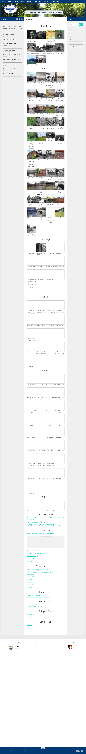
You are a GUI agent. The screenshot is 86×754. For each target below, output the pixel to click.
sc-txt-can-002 (30, 561)
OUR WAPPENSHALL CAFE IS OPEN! (11, 54)
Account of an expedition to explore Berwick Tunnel (38, 597)
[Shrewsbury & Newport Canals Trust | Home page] (10, 9)
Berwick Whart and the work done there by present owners (40, 604)
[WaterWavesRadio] (21, 19)
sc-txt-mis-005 (30, 587)
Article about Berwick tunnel (33, 595)
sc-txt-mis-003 (30, 582)
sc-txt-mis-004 (30, 584)
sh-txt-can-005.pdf (49, 533)
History (22, 1)
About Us (9, 1)
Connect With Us (55, 1)
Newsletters (73, 39)
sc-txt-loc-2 (29, 627)
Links (40, 1)
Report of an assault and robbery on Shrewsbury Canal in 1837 (41, 572)
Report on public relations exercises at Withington (38, 569)
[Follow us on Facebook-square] (17, 19)
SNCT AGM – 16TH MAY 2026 (10, 39)
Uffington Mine (30, 574)
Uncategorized (73, 46)
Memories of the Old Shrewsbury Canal (36, 533)
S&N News (45, 1)
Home (3, 1)
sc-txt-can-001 (30, 558)
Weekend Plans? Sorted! (9, 50)
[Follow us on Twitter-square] (19, 19)
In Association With (16, 642)
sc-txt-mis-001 (30, 576)
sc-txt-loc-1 (29, 625)
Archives (29, 1)
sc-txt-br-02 (30, 617)
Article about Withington (32, 556)
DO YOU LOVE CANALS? (9, 73)
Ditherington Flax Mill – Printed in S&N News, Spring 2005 (40, 524)
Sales (35, 1)
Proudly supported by (70, 642)
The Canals (16, 1)
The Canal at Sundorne (32, 550)
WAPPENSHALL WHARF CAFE (10, 64)
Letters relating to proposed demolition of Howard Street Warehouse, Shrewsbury (45, 525)
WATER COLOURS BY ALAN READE (11, 68)
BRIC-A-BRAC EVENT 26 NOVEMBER (12, 59)
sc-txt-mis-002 (30, 579)
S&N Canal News (73, 43)
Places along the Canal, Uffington (34, 570)
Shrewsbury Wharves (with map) (34, 606)
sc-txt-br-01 (30, 614)
